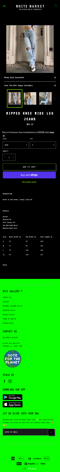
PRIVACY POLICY (9, 315)
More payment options (29, 182)
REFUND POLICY (8, 323)
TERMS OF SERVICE (9, 319)
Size (31, 139)
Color (4, 139)
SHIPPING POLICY (9, 310)
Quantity (5, 151)
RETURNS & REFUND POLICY (12, 306)
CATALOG (6, 302)
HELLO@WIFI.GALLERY (10, 337)
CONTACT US (7, 297)
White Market (32, 468)
